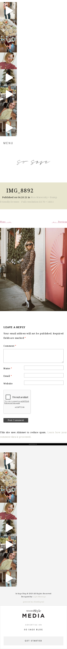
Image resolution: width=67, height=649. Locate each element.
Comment (9, 346)
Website (8, 383)
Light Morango (39, 597)
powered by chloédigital (33, 602)
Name (7, 368)
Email (7, 376)
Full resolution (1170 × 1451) (37, 202)
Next (6, 222)
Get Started (33, 641)
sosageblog (8, 5)
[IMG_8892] (33, 269)
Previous (59, 222)
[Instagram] (13, 14)
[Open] (8, 10)
